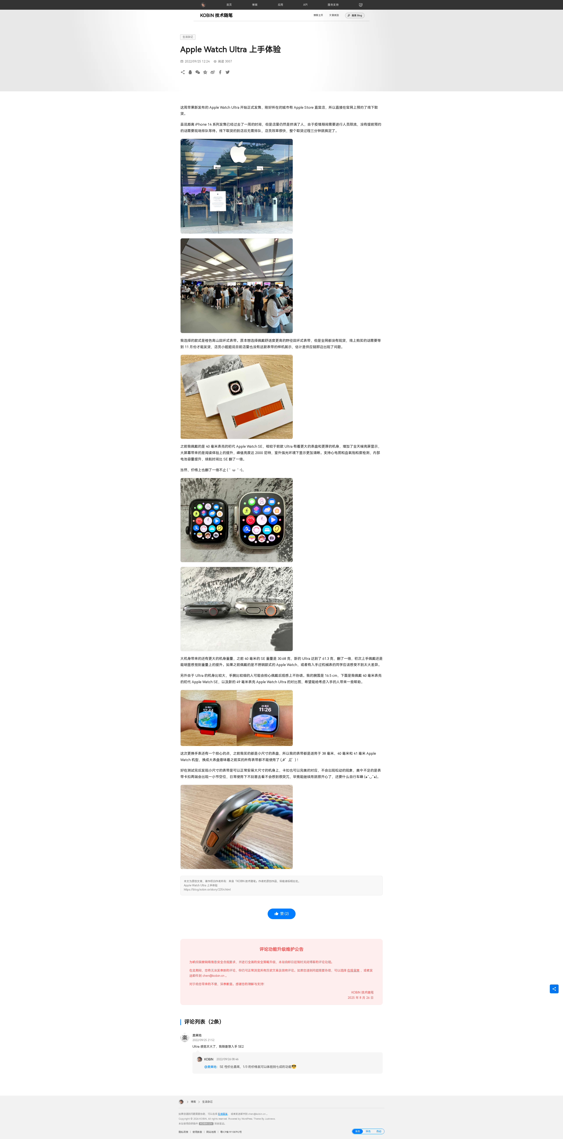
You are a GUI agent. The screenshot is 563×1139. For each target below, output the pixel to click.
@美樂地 (210, 1067)
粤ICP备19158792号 (231, 1132)
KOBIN (208, 1059)
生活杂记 (188, 37)
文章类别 (334, 15)
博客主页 (318, 15)
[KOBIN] (203, 5)
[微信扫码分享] (197, 72)
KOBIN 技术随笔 (216, 15)
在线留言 (353, 970)
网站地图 (211, 1132)
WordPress (246, 1118)
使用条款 (197, 1132)
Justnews (270, 1118)
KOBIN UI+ (206, 1123)
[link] (361, 5)
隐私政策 (183, 1132)
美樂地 (197, 1035)
